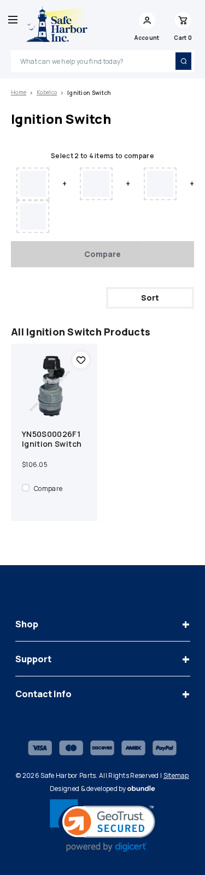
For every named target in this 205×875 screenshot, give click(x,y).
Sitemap (176, 775)
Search (183, 61)
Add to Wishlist (81, 360)
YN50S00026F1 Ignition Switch (51, 439)
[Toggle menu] (13, 19)
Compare (102, 254)
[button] (102, 825)
